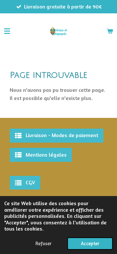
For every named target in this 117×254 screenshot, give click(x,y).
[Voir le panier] (110, 31)
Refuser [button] (43, 243)
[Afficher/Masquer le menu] (7, 31)
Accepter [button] (90, 243)
